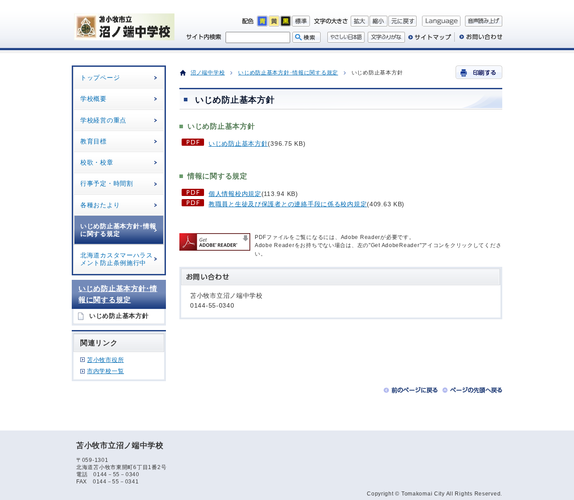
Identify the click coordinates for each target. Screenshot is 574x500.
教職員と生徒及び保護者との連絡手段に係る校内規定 (288, 204)
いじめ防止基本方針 (238, 143)
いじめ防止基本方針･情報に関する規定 (118, 229)
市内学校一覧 (105, 371)
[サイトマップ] (429, 40)
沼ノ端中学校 (208, 72)
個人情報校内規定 (235, 193)
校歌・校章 (96, 162)
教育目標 (93, 141)
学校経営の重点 (103, 120)
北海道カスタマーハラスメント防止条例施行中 (116, 259)
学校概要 (93, 98)
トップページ (100, 77)
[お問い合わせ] (478, 40)
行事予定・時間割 (106, 183)
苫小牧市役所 (105, 360)
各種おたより (100, 205)
